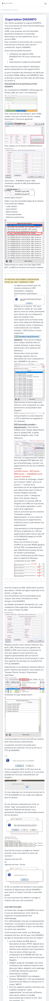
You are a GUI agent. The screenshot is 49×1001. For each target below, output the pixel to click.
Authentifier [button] (7, 3)
